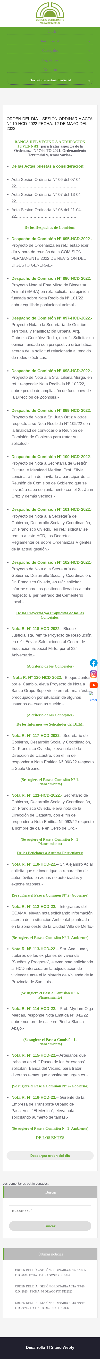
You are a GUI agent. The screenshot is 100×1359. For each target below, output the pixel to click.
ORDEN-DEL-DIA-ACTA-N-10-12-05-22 (50, 1146)
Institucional (50, 41)
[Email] (94, 696)
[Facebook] (94, 663)
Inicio (52, 31)
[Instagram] (94, 674)
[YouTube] (94, 685)
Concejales (50, 50)
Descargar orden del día (50, 1156)
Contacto (50, 70)
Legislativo (50, 60)
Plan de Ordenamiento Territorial (50, 80)
